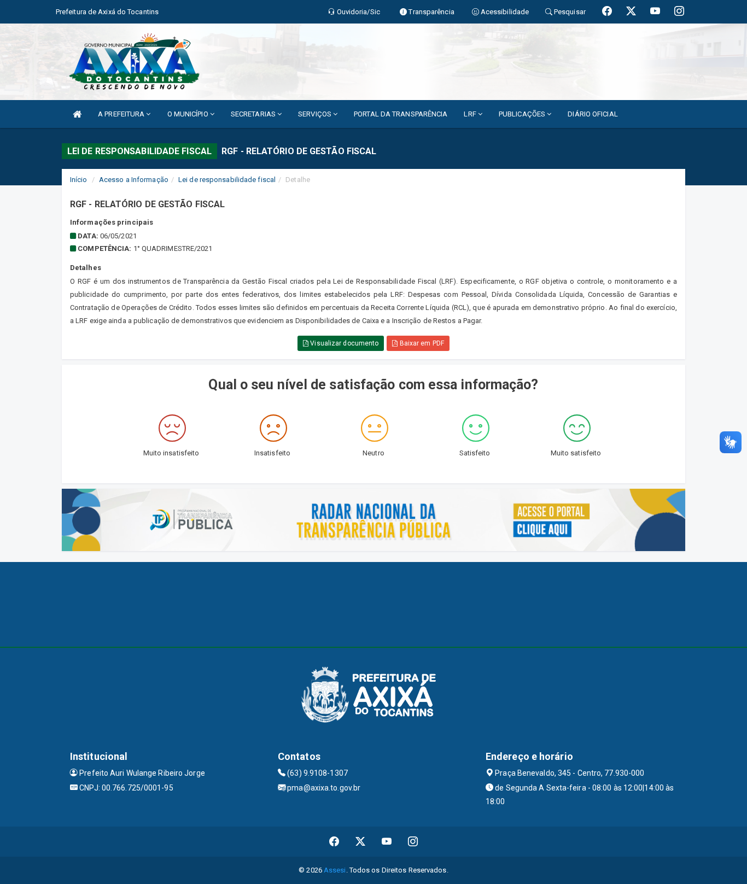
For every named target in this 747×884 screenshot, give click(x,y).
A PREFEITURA (122, 114)
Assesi (335, 870)
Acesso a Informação (133, 179)
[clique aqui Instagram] (413, 841)
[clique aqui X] (360, 841)
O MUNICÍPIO (188, 114)
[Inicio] (77, 114)
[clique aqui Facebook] (334, 841)
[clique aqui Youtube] (386, 841)
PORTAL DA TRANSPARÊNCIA (400, 114)
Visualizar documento (343, 343)
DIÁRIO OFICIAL (592, 114)
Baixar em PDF (420, 343)
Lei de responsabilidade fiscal (227, 179)
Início (78, 179)
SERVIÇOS (315, 114)
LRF (470, 114)
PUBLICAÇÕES (523, 114)
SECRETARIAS (254, 114)
